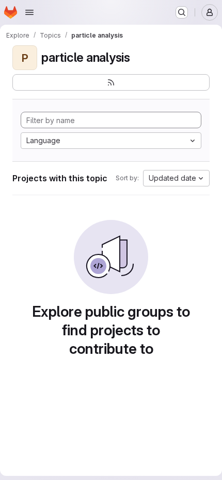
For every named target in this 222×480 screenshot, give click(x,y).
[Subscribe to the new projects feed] (111, 82)
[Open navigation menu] (29, 12)
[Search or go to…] (182, 12)
